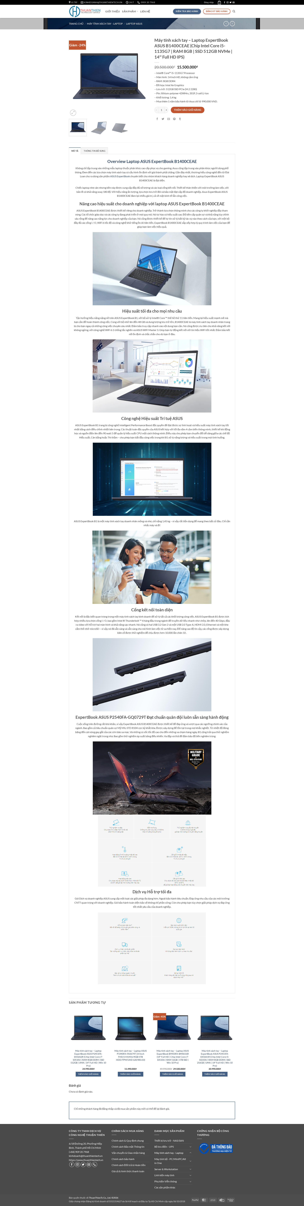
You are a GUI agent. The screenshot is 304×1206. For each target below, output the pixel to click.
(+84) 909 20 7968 (79, 1151)
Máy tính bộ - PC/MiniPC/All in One (170, 1161)
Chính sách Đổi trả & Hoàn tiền (129, 1164)
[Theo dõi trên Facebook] (224, 2)
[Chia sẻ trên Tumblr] (180, 119)
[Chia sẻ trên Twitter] (163, 119)
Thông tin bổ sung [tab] (94, 151)
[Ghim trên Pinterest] (174, 119)
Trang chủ (76, 23)
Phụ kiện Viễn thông (165, 1181)
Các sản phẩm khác (164, 1187)
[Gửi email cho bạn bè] (168, 119)
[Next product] (226, 23)
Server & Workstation (166, 1169)
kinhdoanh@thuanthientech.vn (86, 1155)
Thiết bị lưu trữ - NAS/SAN (169, 1140)
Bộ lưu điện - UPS (164, 1146)
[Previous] (74, 76)
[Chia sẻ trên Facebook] (157, 119)
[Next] (144, 76)
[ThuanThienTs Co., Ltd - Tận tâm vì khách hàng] (85, 11)
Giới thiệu (112, 11)
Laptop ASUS (134, 23)
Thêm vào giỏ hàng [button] (88, 1074)
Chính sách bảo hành (123, 1158)
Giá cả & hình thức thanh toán (128, 1171)
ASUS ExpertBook (120, 176)
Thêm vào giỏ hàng (187, 109)
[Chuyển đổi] (190, 1147)
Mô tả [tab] (74, 151)
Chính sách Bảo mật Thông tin (128, 1146)
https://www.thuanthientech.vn (86, 1159)
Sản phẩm (129, 11)
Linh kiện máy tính (164, 1175)
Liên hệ (145, 11)
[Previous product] (232, 23)
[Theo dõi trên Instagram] (227, 2)
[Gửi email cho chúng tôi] (233, 2)
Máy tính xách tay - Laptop (105, 23)
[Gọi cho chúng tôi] (94, 1164)
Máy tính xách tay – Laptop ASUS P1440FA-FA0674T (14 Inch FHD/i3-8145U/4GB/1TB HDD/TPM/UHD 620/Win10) (130, 1055)
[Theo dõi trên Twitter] (230, 2)
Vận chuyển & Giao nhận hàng (128, 1152)
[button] (209, 2)
